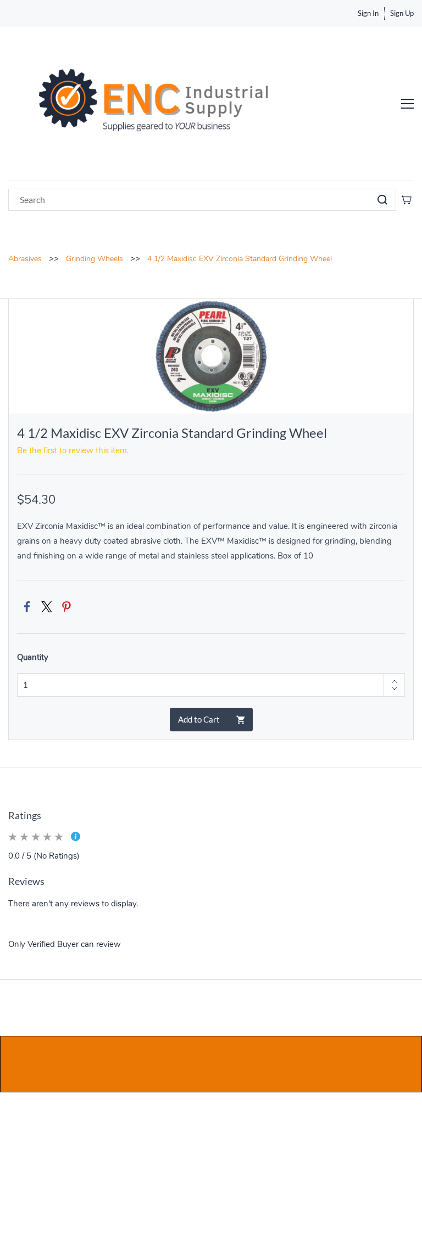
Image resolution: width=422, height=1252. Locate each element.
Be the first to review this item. (73, 450)
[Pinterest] (66, 607)
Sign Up (402, 13)
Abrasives (25, 258)
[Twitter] (46, 607)
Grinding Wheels (94, 258)
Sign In (368, 13)
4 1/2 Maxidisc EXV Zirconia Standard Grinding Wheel (239, 258)
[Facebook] (27, 607)
